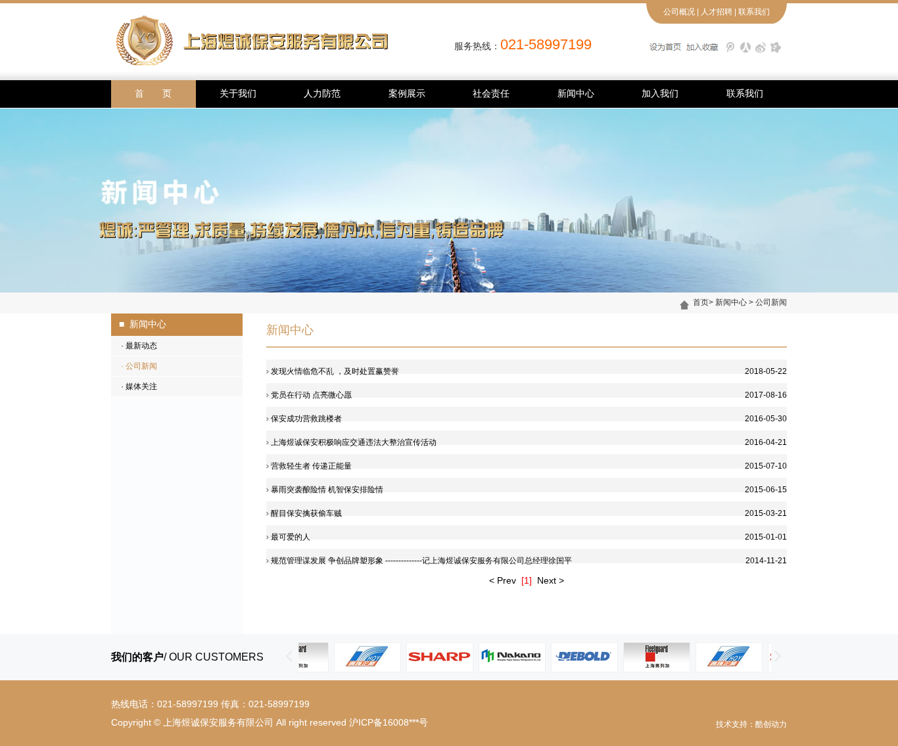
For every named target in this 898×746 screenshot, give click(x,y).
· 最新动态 (134, 345)
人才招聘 (716, 11)
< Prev (502, 580)
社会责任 (491, 93)
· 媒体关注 (134, 386)
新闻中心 (575, 93)
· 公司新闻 (134, 366)
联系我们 (754, 11)
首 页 (153, 93)
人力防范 (322, 93)
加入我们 (660, 93)
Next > (550, 580)
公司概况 (679, 11)
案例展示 (407, 93)
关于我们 (238, 93)
